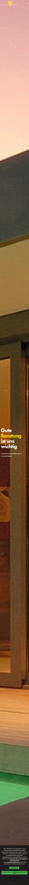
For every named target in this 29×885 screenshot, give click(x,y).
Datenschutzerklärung (13, 862)
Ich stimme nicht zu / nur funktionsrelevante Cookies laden (14, 872)
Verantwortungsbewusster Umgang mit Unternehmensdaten (18, 859)
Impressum (14, 880)
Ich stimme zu (14, 868)
